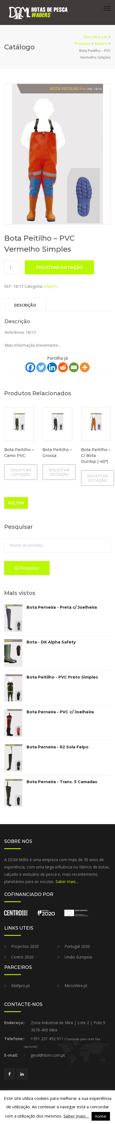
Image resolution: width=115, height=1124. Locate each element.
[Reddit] (63, 367)
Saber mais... (76, 1116)
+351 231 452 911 (47, 1038)
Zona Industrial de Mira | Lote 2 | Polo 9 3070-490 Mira (68, 1026)
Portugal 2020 (77, 946)
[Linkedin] (52, 367)
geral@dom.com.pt (48, 1055)
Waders (51, 286)
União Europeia (78, 957)
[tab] (25, 304)
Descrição (25, 305)
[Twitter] (41, 367)
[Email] (74, 367)
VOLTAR (16, 502)
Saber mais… (67, 881)
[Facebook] (30, 367)
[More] (85, 367)
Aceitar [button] (101, 1116)
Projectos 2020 (25, 946)
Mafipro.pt (20, 985)
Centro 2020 (22, 957)
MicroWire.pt (75, 985)
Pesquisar (28, 568)
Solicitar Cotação (59, 267)
